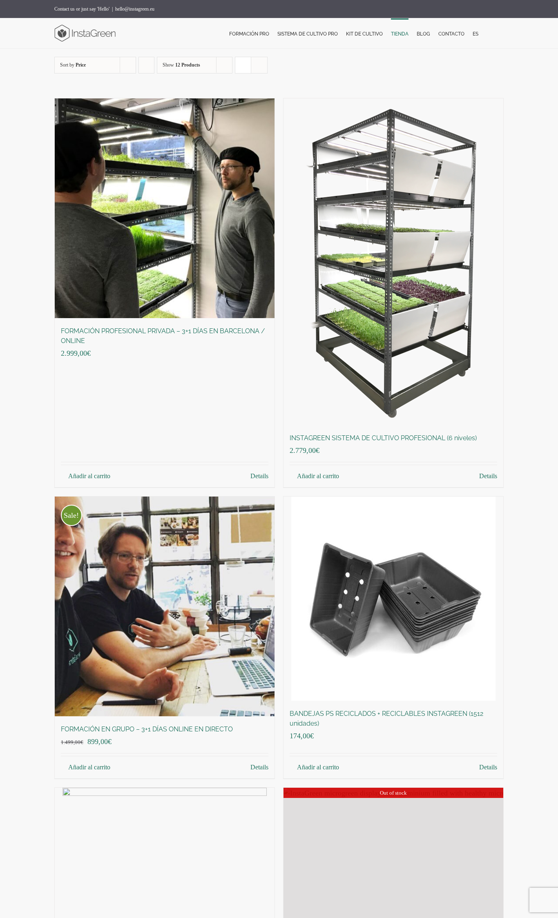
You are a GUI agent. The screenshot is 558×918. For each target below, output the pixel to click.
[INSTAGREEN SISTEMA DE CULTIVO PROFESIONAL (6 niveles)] (393, 261)
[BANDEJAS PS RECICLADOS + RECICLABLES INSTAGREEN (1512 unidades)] (393, 599)
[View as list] (259, 65)
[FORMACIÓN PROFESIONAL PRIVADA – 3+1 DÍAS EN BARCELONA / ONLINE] (165, 208)
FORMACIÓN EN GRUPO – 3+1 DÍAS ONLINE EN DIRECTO (147, 729)
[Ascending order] (146, 65)
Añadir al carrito (89, 475)
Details (259, 475)
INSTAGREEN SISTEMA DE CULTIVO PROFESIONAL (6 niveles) (383, 438)
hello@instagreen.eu (134, 9)
